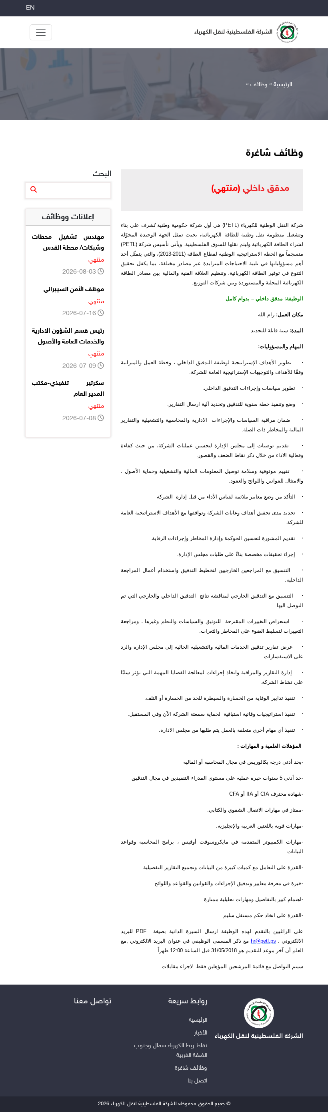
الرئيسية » (280, 84)
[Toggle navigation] (41, 32)
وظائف (259, 84)
